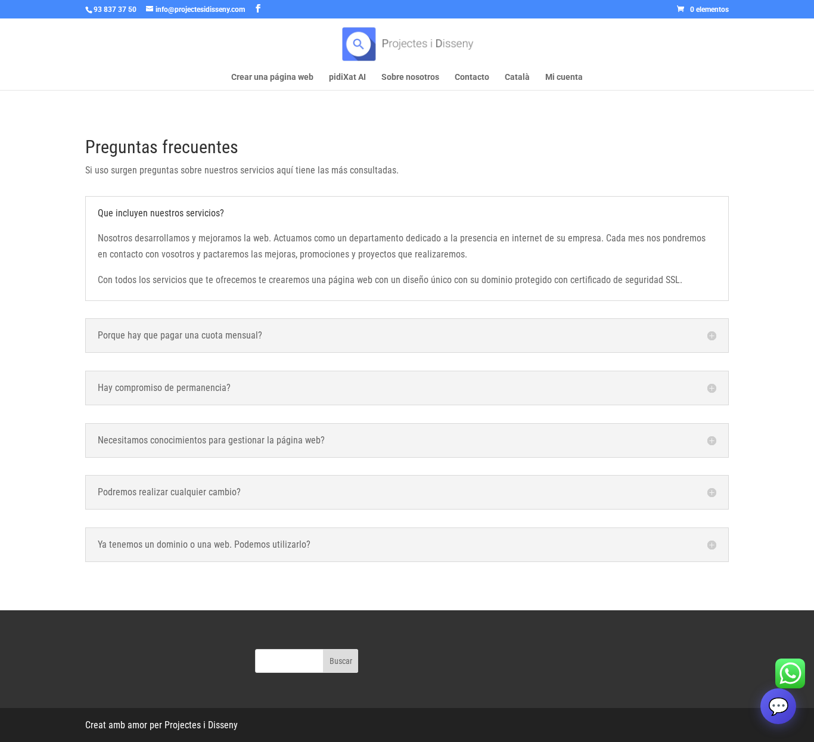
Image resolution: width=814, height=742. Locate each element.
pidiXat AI (347, 77)
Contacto (472, 77)
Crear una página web (272, 77)
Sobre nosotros (410, 77)
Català (517, 77)
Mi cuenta (564, 77)
